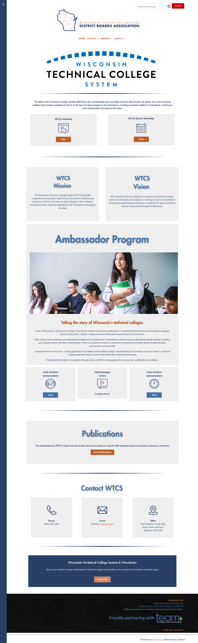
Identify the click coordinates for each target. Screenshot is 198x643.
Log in (178, 6)
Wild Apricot (158, 639)
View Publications (102, 452)
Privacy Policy (168, 630)
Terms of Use (179, 630)
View (63, 139)
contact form (106, 524)
